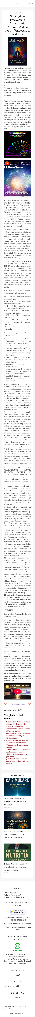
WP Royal (22, 1013)
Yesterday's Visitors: (12, 897)
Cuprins (24, 1006)
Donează (6, 1009)
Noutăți (9, 1006)
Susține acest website (17, 704)
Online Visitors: (10, 893)
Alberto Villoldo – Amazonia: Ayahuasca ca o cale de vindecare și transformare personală (18, 753)
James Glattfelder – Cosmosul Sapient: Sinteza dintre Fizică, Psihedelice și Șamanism (15, 834)
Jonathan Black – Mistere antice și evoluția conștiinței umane (17, 761)
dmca (17, 997)
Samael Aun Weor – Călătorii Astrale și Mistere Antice (18, 722)
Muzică (14, 1006)
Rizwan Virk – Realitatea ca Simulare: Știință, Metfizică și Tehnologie (15, 801)
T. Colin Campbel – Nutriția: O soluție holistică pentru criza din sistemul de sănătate (15, 867)
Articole (17, 13)
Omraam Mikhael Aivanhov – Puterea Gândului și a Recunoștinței (18, 735)
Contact (11, 1009)
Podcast (19, 1006)
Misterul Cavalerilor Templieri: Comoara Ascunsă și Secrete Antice (18, 728)
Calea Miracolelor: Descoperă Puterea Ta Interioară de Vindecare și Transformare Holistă (18, 744)
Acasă (5, 1006)
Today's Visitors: (11, 895)
